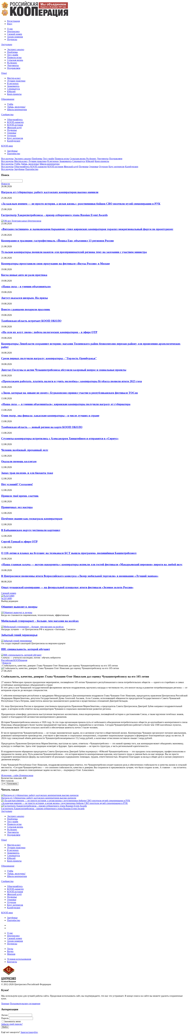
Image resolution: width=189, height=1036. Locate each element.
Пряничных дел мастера (17, 507)
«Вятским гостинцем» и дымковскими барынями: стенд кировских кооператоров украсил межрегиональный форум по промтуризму (87, 229)
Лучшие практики (16, 81)
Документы (13, 65)
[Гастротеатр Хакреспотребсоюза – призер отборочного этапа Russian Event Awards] (44, 806)
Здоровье (11, 133)
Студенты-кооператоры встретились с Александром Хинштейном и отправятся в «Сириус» (60, 438)
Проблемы (12, 52)
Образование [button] (7, 99)
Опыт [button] (4, 73)
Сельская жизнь (15, 60)
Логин (4, 1015)
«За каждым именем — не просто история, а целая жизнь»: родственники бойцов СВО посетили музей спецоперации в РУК (80, 203)
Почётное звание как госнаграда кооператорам (31, 518)
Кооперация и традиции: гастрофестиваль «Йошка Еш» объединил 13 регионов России (57, 240)
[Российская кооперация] (34, 16)
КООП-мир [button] (7, 146)
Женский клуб (14, 127)
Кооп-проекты (14, 94)
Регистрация (13, 21)
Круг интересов (15, 138)
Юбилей (11, 91)
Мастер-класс (14, 78)
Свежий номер (14, 34)
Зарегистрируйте (29, 1032)
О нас (10, 29)
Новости (5, 183)
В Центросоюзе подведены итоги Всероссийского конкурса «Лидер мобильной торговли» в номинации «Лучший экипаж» (79, 576)
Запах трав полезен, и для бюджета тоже (27, 472)
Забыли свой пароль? (12, 1024)
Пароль (5, 1018)
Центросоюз (13, 31)
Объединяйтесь (15, 119)
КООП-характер (15, 122)
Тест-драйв (12, 55)
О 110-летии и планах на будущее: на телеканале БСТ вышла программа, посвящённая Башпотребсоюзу (69, 553)
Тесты (10, 948)
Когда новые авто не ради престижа (24, 274)
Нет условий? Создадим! (17, 484)
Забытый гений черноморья (19, 635)
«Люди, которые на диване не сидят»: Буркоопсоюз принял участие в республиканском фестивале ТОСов (69, 392)
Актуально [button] (6, 44)
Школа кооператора (17, 109)
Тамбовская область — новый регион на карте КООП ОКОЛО (41, 427)
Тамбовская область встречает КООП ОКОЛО (31, 320)
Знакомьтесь (13, 86)
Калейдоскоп (13, 141)
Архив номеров (15, 36)
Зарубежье (12, 151)
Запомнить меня (12, 1021)
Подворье (12, 130)
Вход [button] (9, 23)
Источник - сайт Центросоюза (17, 775)
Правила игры (14, 57)
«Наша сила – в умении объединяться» (26, 286)
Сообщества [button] (7, 114)
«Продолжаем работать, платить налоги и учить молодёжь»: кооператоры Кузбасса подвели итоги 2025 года (71, 381)
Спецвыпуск (13, 89)
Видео (10, 951)
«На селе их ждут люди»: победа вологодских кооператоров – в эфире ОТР (49, 332)
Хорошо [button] (5, 1003)
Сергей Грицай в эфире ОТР (19, 541)
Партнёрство (13, 153)
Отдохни (11, 135)
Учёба (10, 104)
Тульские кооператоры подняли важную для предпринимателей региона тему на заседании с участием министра (74, 252)
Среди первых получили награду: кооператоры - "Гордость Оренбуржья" (49, 358)
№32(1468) (6, 598)
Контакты (12, 961)
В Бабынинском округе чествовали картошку (30, 530)
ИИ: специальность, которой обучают (25, 649)
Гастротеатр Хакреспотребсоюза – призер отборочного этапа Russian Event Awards (54, 215)
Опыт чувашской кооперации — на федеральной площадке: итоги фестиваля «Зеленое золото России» (67, 587)
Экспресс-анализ (15, 49)
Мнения (11, 954)
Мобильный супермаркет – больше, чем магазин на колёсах (40, 620)
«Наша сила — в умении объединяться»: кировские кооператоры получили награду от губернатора (65, 404)
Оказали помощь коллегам (18, 461)
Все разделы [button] (7, 158)
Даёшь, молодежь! (16, 107)
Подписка (12, 39)
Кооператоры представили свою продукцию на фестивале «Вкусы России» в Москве (55, 263)
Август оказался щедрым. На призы (24, 297)
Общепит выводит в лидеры (19, 606)
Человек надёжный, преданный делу (24, 450)
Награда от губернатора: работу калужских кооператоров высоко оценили (49, 192)
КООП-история (15, 125)
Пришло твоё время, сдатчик (20, 495)
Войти (5, 1027)
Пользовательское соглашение (25, 1003)
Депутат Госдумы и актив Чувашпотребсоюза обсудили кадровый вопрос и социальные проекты (63, 369)
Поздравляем (13, 68)
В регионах (13, 83)
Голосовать (12, 784)
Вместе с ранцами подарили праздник (25, 309)
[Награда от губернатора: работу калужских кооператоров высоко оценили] (40, 795)
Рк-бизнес (12, 63)
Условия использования (19, 959)
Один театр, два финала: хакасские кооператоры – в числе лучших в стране (50, 415)
